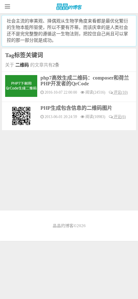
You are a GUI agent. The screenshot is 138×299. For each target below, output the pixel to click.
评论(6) (119, 117)
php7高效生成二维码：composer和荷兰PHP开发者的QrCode (84, 80)
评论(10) (120, 92)
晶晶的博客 (69, 6)
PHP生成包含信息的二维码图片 (76, 108)
